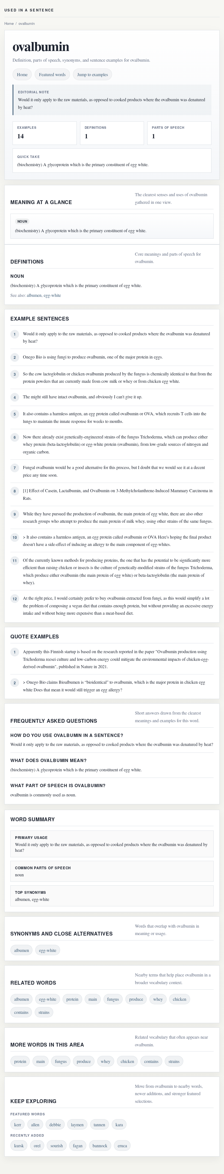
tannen (99, 1124)
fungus (113, 999)
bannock (100, 1145)
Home (9, 23)
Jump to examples (92, 74)
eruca (122, 1145)
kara (119, 1124)
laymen (77, 1124)
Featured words (52, 74)
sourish (57, 1145)
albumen (34, 295)
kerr (17, 1124)
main (93, 999)
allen (35, 1124)
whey (158, 999)
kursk (19, 1145)
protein (72, 999)
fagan (77, 1145)
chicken (179, 999)
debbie (55, 1124)
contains (21, 1012)
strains (44, 1012)
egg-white (52, 295)
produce (136, 999)
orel (37, 1145)
